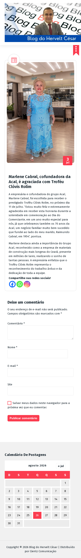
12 (37, 499)
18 (28, 507)
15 (65, 499)
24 (18, 515)
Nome (12, 347)
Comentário (16, 323)
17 (18, 507)
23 (9, 515)
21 (55, 507)
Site (10, 384)
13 (46, 499)
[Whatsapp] (19, 284)
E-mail (13, 366)
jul (68, 160)
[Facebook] (12, 284)
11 (28, 499)
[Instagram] (27, 284)
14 (55, 499)
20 (46, 507)
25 (28, 515)
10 (18, 499)
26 (37, 515)
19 (37, 507)
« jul (61, 466)
